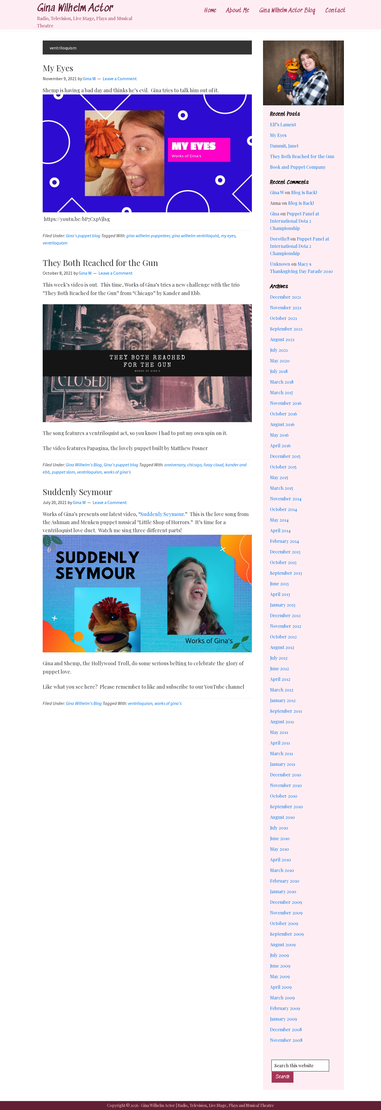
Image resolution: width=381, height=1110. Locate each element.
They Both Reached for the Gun (100, 262)
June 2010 (280, 838)
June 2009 (280, 966)
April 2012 (280, 679)
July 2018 (279, 371)
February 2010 (284, 881)
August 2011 (282, 721)
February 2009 (285, 1008)
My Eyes (58, 67)
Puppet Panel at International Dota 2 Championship (294, 221)
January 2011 (282, 764)
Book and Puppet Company (298, 167)
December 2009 (286, 902)
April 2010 (280, 859)
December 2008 (286, 1029)
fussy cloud (213, 464)
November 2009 (286, 913)
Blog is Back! (304, 192)
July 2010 (279, 828)
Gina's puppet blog (83, 235)
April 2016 (280, 445)
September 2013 (286, 573)
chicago (194, 464)
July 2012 (279, 658)
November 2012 (285, 626)
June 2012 (279, 668)
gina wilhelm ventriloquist (195, 235)
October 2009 (284, 923)
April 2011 (280, 743)
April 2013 (280, 594)
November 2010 (286, 785)
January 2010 (283, 891)
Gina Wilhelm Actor (75, 8)
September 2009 (287, 934)
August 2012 (282, 647)
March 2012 (281, 690)
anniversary (174, 464)
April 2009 (281, 987)
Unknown (280, 264)
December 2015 (285, 456)
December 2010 (285, 775)
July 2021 (279, 350)
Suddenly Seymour (77, 491)
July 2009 (279, 955)
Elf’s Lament (283, 124)
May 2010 (279, 849)
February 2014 (284, 541)
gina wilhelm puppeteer (148, 235)
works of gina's (117, 472)
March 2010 (282, 870)
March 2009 (282, 997)
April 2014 (280, 530)
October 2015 (283, 467)
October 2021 (283, 318)
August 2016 (282, 424)
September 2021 (286, 329)
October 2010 (283, 796)
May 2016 (279, 435)
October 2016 (283, 414)
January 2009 (283, 1019)
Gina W (277, 192)
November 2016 (286, 403)
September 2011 (286, 711)
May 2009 (280, 976)
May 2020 (280, 360)
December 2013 (285, 552)
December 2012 (285, 615)
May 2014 (279, 520)
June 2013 (279, 583)
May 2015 (279, 477)
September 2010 (286, 806)
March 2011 (281, 753)
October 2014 (283, 509)
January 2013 (282, 605)
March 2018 (281, 382)
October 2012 (283, 637)
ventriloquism (55, 243)
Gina (274, 214)
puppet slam (63, 472)
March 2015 (281, 488)
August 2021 (282, 339)
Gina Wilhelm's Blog (84, 464)
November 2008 (286, 1040)
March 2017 (281, 392)
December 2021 (285, 297)
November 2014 (286, 498)
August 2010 (282, 817)
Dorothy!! (279, 239)
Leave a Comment (120, 78)
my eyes (228, 235)
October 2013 (283, 562)
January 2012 (283, 700)
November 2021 (285, 307)
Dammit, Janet (284, 146)
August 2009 (283, 944)
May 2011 (279, 732)
